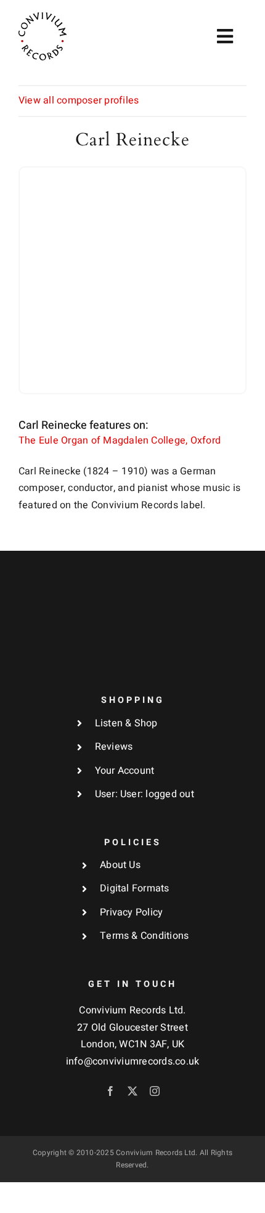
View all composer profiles (78, 100)
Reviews (114, 746)
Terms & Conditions (144, 935)
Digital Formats (134, 888)
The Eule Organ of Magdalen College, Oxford (119, 440)
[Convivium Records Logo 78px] (42, 17)
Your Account (125, 770)
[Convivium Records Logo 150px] (132, 576)
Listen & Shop (126, 723)
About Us (120, 865)
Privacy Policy (131, 912)
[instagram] (155, 1091)
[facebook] (110, 1091)
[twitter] (132, 1091)
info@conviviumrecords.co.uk (132, 1061)
